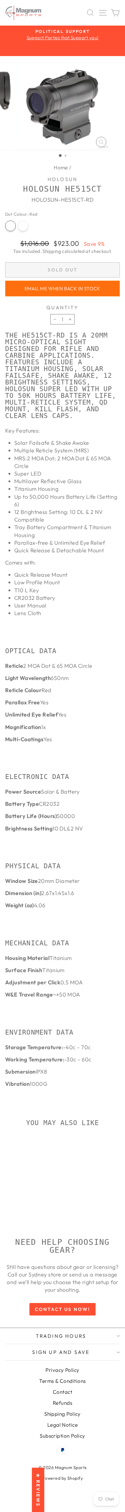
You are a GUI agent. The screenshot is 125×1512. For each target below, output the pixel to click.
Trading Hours (61, 1336)
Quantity (62, 307)
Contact (62, 1392)
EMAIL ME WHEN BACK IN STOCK (62, 288)
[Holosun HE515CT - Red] (23, 1217)
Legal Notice (62, 1425)
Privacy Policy (62, 1370)
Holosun (62, 179)
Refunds (62, 1403)
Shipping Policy (62, 1414)
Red (10, 226)
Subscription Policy (62, 1435)
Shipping (51, 251)
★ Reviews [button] (38, 1490)
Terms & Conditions (62, 1381)
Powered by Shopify (62, 1478)
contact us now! (62, 1309)
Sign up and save (61, 1352)
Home (61, 167)
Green (23, 226)
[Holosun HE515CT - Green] (30, 1217)
